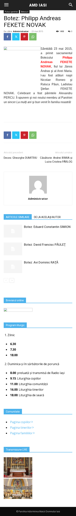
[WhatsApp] (33, 36)
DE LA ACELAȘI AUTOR (47, 217)
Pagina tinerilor (21, 428)
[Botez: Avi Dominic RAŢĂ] (13, 266)
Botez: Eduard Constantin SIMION (47, 227)
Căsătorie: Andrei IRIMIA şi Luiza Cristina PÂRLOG (56, 159)
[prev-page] (6, 280)
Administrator (21, 31)
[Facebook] (7, 36)
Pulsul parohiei (11, 11)
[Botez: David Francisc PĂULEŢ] (13, 249)
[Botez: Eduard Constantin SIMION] (13, 231)
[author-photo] (38, 193)
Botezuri (24, 11)
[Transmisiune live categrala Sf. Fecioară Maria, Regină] (18, 498)
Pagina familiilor (21, 433)
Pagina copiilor (21, 422)
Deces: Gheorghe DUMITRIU (20, 157)
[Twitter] (16, 36)
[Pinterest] (24, 36)
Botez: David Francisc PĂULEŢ (45, 244)
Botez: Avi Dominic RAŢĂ (41, 262)
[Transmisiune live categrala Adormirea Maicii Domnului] (18, 476)
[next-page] (12, 280)
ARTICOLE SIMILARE (18, 217)
